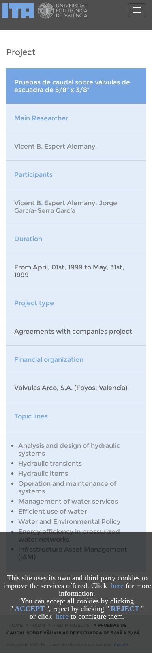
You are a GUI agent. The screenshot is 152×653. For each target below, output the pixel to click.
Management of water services (68, 501)
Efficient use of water (52, 511)
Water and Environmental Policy (69, 521)
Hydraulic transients (50, 463)
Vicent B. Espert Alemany (54, 146)
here (117, 586)
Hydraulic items (43, 473)
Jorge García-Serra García (65, 206)
